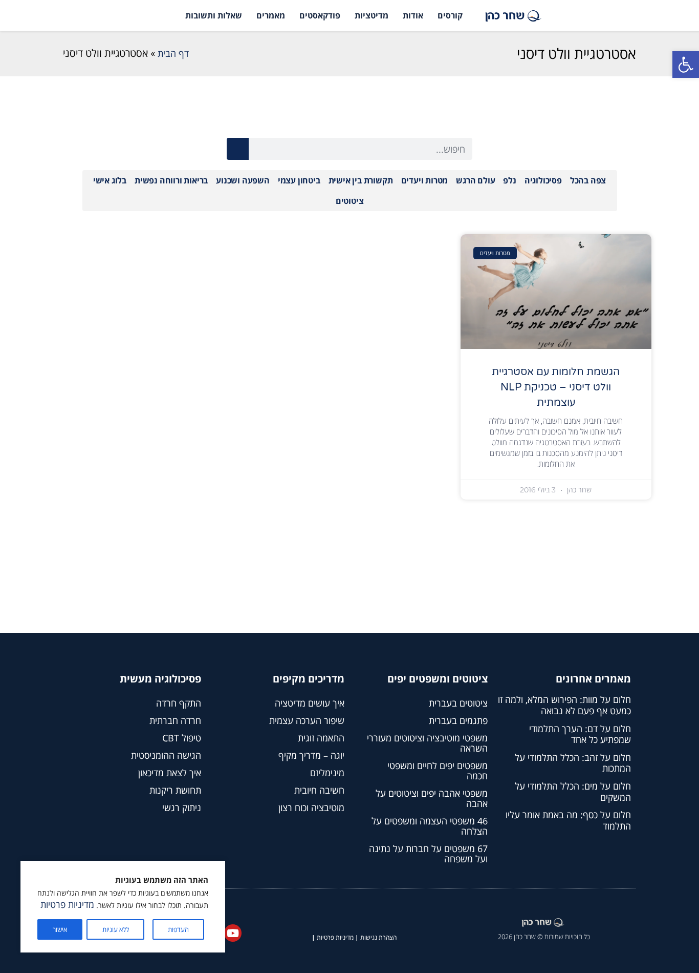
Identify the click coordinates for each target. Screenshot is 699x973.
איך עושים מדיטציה (309, 703)
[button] (685, 64)
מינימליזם (327, 773)
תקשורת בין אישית (361, 180)
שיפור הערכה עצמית (306, 720)
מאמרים (270, 15)
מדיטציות (371, 15)
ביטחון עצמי (299, 180)
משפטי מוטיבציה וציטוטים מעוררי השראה (427, 743)
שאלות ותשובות (213, 15)
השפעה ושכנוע (243, 180)
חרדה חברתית (175, 720)
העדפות (178, 929)
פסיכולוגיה (543, 180)
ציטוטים (350, 200)
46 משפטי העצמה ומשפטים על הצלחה (430, 826)
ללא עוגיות (115, 929)
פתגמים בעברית (458, 720)
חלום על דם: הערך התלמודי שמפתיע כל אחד (580, 734)
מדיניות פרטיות (67, 904)
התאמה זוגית (321, 738)
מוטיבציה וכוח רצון (311, 807)
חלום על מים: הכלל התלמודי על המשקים (573, 791)
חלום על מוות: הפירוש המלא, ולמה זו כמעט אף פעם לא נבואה (564, 705)
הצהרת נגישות (378, 937)
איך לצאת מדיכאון (169, 773)
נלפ (509, 180)
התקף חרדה (178, 703)
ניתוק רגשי (181, 807)
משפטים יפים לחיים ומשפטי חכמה (437, 770)
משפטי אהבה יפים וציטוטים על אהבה (432, 798)
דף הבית (173, 53)
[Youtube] (233, 933)
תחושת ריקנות (175, 790)
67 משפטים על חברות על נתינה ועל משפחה (428, 853)
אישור (60, 929)
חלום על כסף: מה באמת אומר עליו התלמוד (568, 820)
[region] (122, 907)
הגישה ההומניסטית (166, 755)
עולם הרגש (475, 180)
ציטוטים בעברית (458, 703)
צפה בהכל (588, 180)
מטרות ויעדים (424, 180)
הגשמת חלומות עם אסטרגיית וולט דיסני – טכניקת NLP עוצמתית (556, 387)
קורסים (450, 15)
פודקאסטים (319, 15)
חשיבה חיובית (319, 790)
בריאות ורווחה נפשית (171, 180)
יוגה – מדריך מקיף (311, 755)
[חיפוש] (238, 149)
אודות (413, 15)
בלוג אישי (109, 180)
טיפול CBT (181, 738)
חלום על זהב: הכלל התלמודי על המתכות (573, 763)
